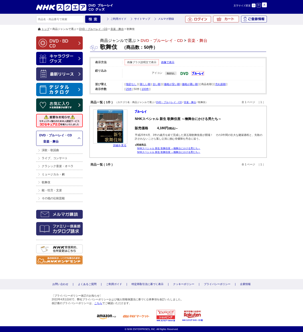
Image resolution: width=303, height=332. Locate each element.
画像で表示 (167, 62)
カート (226, 19)
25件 (129, 89)
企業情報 (245, 284)
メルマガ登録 (166, 18)
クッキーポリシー (183, 284)
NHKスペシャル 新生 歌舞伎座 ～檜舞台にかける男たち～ (168, 148)
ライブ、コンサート (55, 158)
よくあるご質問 (87, 284)
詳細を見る (119, 145)
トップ (45, 29)
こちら (98, 303)
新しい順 (145, 84)
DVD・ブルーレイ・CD (93, 29)
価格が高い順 (190, 84)
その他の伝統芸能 (53, 198)
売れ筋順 (220, 84)
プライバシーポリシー (217, 284)
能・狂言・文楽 (52, 190)
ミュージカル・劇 (53, 174)
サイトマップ (142, 18)
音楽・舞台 (117, 29)
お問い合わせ (60, 284)
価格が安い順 (172, 84)
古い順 (157, 84)
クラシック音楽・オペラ (57, 166)
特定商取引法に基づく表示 (147, 284)
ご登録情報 (254, 19)
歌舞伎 (46, 182)
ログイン (198, 19)
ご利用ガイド (118, 18)
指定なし (131, 84)
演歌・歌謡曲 (50, 150)
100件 (145, 89)
